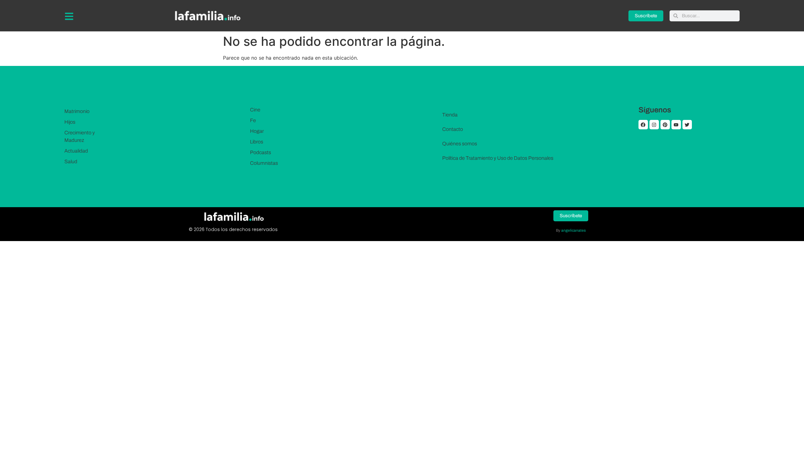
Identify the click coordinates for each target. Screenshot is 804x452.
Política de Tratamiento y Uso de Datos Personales (497, 158)
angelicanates (573, 230)
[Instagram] (654, 124)
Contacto (452, 129)
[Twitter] (687, 124)
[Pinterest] (665, 124)
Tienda (450, 114)
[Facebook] (643, 124)
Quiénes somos (459, 143)
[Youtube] (676, 124)
